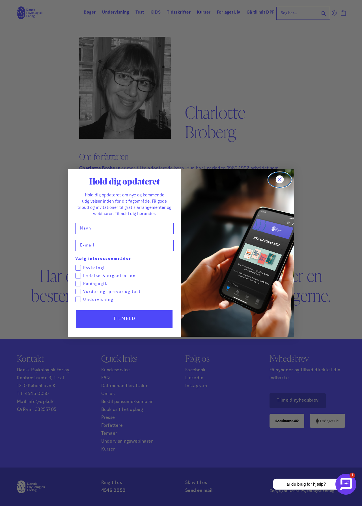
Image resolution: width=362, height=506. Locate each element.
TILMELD (124, 319)
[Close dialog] (279, 179)
